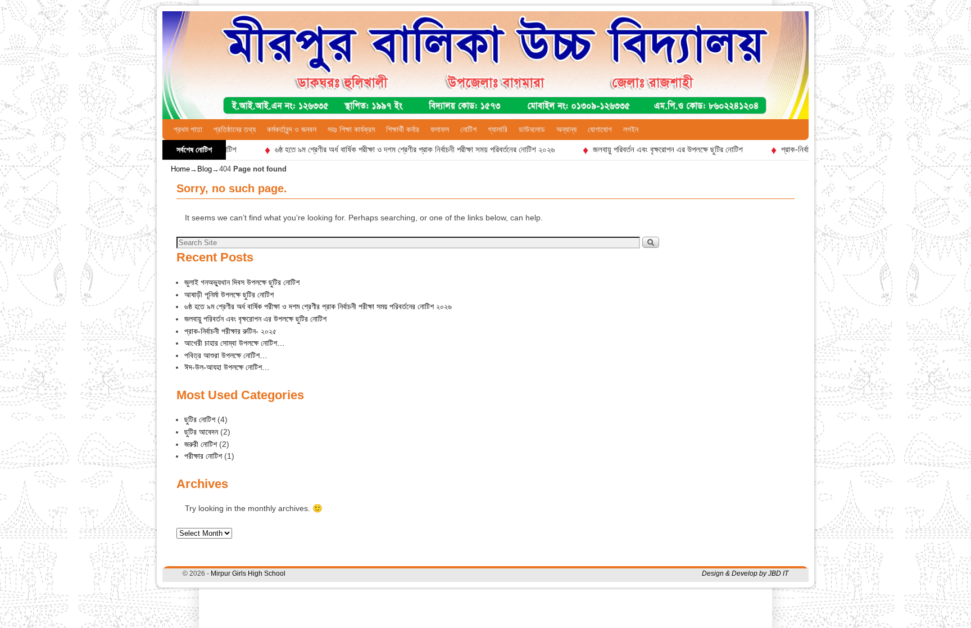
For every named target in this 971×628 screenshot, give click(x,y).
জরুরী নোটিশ (200, 444)
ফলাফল (439, 129)
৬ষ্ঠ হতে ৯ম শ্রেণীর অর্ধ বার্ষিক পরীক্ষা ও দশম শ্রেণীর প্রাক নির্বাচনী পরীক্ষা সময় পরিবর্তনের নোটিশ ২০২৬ (399, 149)
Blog (204, 169)
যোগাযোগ (600, 129)
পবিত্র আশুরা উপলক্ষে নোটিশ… (225, 355)
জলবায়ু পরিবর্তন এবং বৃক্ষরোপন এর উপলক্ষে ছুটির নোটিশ (653, 149)
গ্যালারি (497, 129)
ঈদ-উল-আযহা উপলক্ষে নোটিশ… (227, 367)
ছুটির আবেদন (201, 431)
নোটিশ (468, 129)
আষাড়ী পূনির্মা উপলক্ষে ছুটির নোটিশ (229, 294)
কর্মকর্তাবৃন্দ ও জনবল (291, 129)
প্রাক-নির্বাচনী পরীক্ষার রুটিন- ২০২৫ (230, 331)
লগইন (630, 129)
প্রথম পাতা (188, 129)
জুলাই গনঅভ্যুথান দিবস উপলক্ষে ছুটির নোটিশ (242, 282)
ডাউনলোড (532, 129)
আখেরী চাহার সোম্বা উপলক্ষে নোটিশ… (234, 342)
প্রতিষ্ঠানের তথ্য (235, 129)
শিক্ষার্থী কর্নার (402, 129)
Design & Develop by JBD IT (745, 573)
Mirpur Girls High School (248, 573)
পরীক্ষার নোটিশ (203, 455)
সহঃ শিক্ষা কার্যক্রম (351, 129)
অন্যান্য (566, 129)
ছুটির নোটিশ (199, 419)
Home (180, 169)
